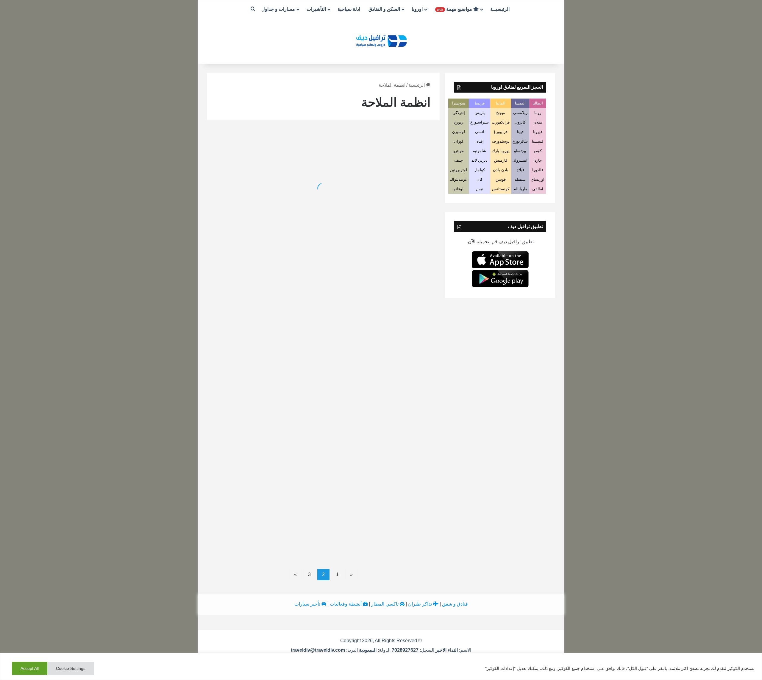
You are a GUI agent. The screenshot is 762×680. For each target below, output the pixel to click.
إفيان (479, 141)
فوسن (501, 179)
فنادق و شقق (455, 603)
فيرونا (537, 132)
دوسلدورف (501, 141)
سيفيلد (520, 179)
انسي (479, 132)
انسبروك (520, 160)
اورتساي (537, 179)
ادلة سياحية (349, 9)
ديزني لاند (479, 160)
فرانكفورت (501, 122)
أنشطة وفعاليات (346, 603)
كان (480, 179)
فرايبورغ (501, 132)
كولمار (479, 170)
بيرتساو (520, 151)
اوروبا (417, 9)
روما (537, 112)
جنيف (458, 160)
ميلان (537, 122)
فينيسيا (537, 141)
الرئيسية (417, 85)
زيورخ (458, 122)
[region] (381, 666)
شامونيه (479, 151)
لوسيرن (458, 132)
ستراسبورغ (479, 122)
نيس (479, 189)
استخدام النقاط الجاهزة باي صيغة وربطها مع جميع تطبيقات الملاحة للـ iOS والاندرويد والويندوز (266, 199)
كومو (538, 151)
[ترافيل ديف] (381, 40)
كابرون (520, 122)
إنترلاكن (458, 112)
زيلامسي (520, 112)
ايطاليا (538, 103)
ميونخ (500, 112)
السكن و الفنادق (384, 9)
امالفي (537, 189)
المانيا (500, 103)
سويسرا (458, 103)
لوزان (458, 141)
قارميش (500, 160)
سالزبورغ (520, 141)
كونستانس (500, 189)
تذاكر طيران (420, 603)
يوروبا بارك (501, 151)
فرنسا (480, 103)
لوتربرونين (458, 170)
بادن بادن (500, 170)
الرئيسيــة (500, 9)
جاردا (537, 160)
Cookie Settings (70, 668)
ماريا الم (520, 189)
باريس (479, 112)
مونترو (458, 151)
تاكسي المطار (385, 603)
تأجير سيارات (307, 603)
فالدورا (537, 170)
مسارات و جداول (278, 9)
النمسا (520, 103)
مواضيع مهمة (455, 9)
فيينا (520, 132)
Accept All (30, 668)
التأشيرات (316, 9)
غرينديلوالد (458, 179)
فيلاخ (520, 170)
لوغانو (458, 189)
